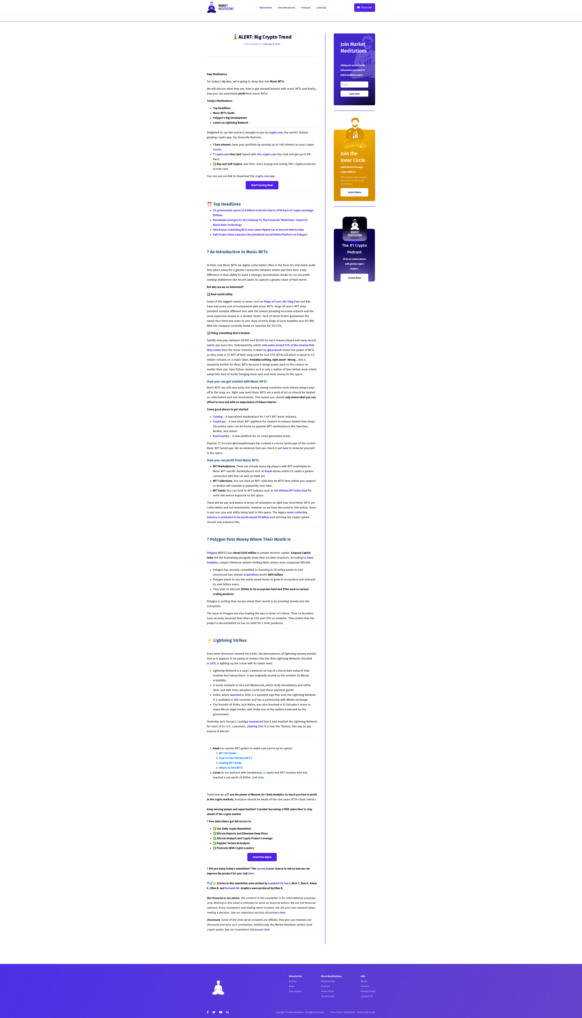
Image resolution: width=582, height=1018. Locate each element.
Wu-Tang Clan (291, 301)
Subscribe (366, 7)
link (230, 176)
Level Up (321, 7)
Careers (365, 986)
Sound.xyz (219, 421)
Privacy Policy (368, 991)
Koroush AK (232, 888)
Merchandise (328, 981)
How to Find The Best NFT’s (235, 758)
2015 (213, 663)
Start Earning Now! (262, 185)
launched (235, 695)
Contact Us (367, 996)
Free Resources (286, 7)
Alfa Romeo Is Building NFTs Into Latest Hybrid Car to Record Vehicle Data (258, 229)
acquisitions (251, 574)
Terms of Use (336, 1012)
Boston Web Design (366, 1012)
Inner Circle (327, 991)
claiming (252, 726)
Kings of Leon (272, 301)
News (292, 986)
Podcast (306, 7)
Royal (269, 471)
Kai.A (287, 883)
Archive (293, 981)
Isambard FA (275, 883)
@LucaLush (274, 350)
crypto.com (276, 132)
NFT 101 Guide (228, 753)
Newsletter (266, 7)
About (364, 981)
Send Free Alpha (262, 857)
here (285, 448)
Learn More (354, 192)
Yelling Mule (349, 1012)
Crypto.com (222, 154)
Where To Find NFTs (231, 767)
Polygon (212, 553)
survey (261, 868)
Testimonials (328, 996)
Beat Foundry (221, 436)
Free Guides (295, 991)
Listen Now (354, 277)
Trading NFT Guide (230, 763)
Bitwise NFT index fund (293, 490)
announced (256, 721)
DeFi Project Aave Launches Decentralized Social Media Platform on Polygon (260, 234)
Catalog (218, 416)
